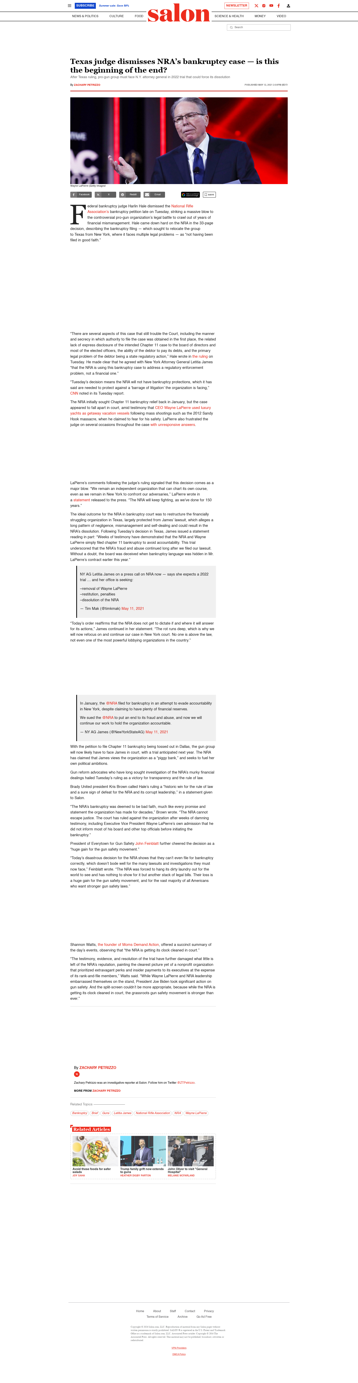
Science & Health (229, 16)
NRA (177, 1113)
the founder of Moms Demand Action (128, 945)
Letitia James (122, 1113)
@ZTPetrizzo (186, 1082)
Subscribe (85, 5)
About (157, 1311)
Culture (116, 16)
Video (281, 16)
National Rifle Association (153, 1113)
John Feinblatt (147, 844)
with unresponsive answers (172, 425)
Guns (105, 1113)
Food (139, 16)
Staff (173, 1311)
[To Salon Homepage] (179, 12)
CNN (74, 394)
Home (140, 1311)
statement (81, 500)
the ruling (200, 357)
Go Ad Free (204, 1316)
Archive (183, 1316)
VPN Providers (179, 1348)
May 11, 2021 (133, 609)
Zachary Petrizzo (87, 85)
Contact (190, 1311)
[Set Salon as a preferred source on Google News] (190, 195)
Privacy (209, 1311)
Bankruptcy (79, 1113)
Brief (95, 1113)
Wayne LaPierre (196, 1113)
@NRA (111, 703)
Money (260, 16)
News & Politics (85, 16)
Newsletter (236, 5)
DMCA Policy (179, 1354)
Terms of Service (158, 1316)
